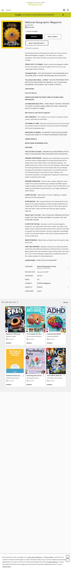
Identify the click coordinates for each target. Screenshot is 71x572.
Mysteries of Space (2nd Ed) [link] (14, 334)
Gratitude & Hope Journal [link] (14, 376)
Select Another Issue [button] (36, 43)
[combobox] (31, 10)
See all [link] (65, 302)
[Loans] (64, 10)
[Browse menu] (68, 10)
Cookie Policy (6, 567)
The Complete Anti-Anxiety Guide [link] (35, 334)
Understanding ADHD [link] (54, 334)
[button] (34, 36)
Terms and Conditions (35, 557)
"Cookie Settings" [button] (52, 562)
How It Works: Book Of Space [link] (55, 376)
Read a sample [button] (53, 37)
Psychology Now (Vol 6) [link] (34, 376)
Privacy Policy (49, 557)
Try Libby (18, 15)
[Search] (2, 10)
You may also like (8, 302)
